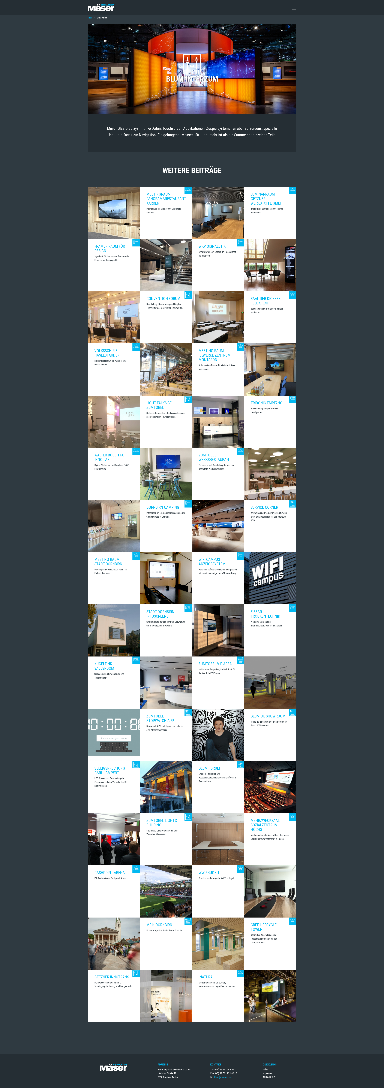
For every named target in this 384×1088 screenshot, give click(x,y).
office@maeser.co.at (222, 1077)
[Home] (101, 7)
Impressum (268, 1073)
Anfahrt (266, 1069)
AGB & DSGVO (269, 1077)
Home (90, 18)
